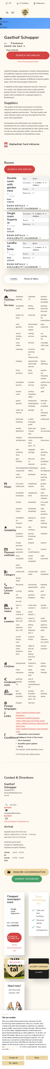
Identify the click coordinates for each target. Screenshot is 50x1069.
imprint (11, 1049)
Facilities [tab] (13, 279)
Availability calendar (23, 209)
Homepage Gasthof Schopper (28, 718)
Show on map (13, 46)
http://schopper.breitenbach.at (16, 822)
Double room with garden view (11, 184)
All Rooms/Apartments (29, 62)
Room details (16, 206)
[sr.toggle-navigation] (7, 12)
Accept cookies (39, 967)
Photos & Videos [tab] (31, 279)
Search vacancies (28, 55)
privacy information (12, 1047)
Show (8, 808)
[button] (7, 1014)
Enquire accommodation (29, 872)
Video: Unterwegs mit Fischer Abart (30, 721)
